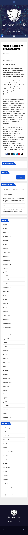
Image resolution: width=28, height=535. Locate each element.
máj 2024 (5, 268)
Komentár (5, 455)
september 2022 (7, 335)
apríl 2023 (5, 307)
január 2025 (6, 256)
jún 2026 (5, 228)
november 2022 (7, 327)
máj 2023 (5, 303)
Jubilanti (5, 447)
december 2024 (7, 260)
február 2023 (6, 315)
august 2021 (6, 386)
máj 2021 (5, 398)
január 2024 (6, 283)
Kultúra (5, 459)
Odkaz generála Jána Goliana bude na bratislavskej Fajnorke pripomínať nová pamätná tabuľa (13, 200)
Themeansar (14, 531)
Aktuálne (5, 432)
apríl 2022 (5, 354)
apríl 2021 (5, 402)
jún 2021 (5, 394)
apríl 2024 (5, 272)
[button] (25, 36)
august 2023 (6, 291)
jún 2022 (5, 346)
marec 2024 (6, 276)
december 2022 (7, 323)
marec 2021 (6, 405)
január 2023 (6, 319)
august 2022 (6, 339)
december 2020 (7, 417)
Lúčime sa (5, 463)
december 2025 (7, 236)
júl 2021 (5, 390)
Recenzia (5, 475)
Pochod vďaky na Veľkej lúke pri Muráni (13, 189)
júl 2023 (5, 295)
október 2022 (6, 331)
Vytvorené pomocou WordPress (10, 529)
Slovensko (5, 483)
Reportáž (5, 479)
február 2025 (6, 252)
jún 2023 (5, 299)
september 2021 (7, 382)
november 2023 (7, 287)
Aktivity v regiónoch (8, 428)
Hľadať (4, 172)
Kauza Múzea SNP (8, 451)
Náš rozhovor (6, 467)
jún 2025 (5, 244)
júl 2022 (5, 342)
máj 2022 (5, 350)
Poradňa (5, 471)
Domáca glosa (7, 435)
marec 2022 (6, 358)
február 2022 (6, 362)
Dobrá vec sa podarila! (9, 205)
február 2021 (6, 409)
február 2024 (6, 279)
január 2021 (6, 413)
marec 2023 (6, 311)
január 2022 (6, 366)
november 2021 (7, 374)
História (5, 443)
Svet (4, 491)
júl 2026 (5, 224)
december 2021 (7, 370)
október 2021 (6, 378)
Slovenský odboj (7, 487)
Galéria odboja (7, 439)
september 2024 (7, 264)
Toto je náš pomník (8, 495)
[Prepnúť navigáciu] (14, 36)
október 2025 (6, 240)
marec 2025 (6, 248)
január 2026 (6, 232)
